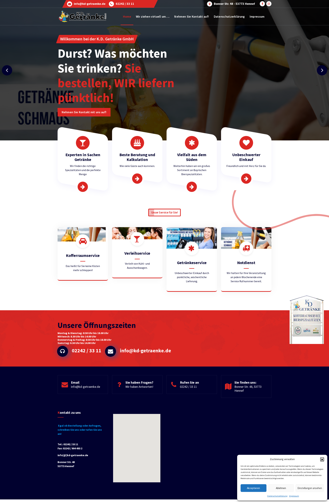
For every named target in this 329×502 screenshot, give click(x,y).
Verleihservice (137, 253)
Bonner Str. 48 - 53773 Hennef (234, 4)
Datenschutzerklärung (277, 496)
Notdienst (246, 262)
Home (127, 16)
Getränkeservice (191, 262)
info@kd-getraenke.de (89, 4)
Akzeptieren (253, 488)
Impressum (294, 496)
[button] (322, 459)
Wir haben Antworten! (139, 387)
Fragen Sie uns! (72, 109)
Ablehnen (281, 488)
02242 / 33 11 (125, 4)
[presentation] (7, 70)
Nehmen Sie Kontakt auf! (191, 16)
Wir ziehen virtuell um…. (152, 16)
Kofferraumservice (83, 255)
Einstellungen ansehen (309, 488)
